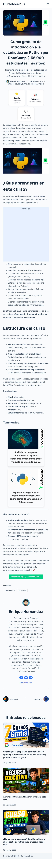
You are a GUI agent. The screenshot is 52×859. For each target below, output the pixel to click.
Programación (37, 84)
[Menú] (48, 4)
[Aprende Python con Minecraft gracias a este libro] (26, 780)
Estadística (10, 590)
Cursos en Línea (14, 84)
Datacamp (26, 84)
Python (22, 590)
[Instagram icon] (31, 677)
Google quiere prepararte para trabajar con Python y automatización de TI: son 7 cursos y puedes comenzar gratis (24, 755)
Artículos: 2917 (26, 683)
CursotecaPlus (14, 4)
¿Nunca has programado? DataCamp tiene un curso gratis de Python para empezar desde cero (24, 842)
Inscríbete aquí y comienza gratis (26, 577)
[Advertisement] (26, 236)
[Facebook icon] (21, 677)
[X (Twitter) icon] (26, 677)
